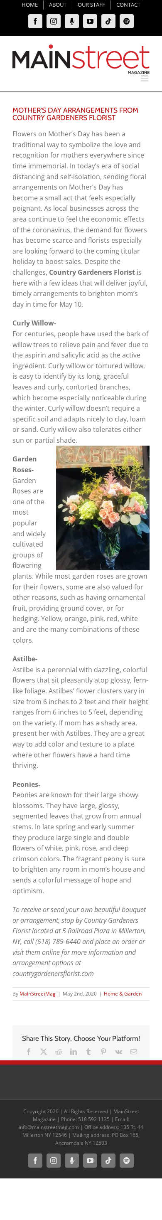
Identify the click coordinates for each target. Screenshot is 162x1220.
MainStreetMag (38, 993)
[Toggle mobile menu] (145, 78)
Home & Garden (123, 993)
